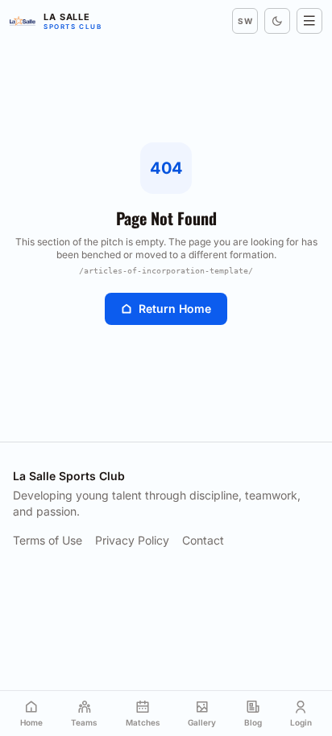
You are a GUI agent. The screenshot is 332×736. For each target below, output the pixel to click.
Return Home (175, 308)
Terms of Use (47, 540)
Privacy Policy (132, 540)
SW (245, 21)
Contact (203, 540)
